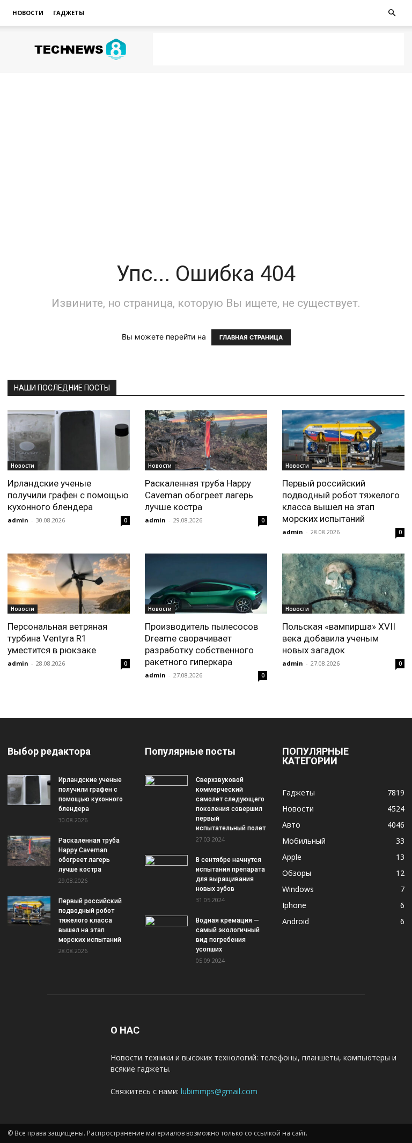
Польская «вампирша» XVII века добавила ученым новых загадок (338, 638)
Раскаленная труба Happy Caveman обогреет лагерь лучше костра (199, 495)
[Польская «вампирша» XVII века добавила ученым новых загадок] (343, 584)
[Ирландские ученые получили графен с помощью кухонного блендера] (69, 440)
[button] (391, 13)
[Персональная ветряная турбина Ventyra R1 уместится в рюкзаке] (69, 584)
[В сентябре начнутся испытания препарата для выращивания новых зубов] (166, 870)
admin (18, 520)
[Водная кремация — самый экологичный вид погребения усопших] (166, 931)
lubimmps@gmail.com (219, 1091)
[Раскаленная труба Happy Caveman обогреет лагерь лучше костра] (206, 440)
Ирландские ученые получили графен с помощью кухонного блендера (68, 495)
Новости (27, 13)
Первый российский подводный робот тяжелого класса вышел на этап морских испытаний (90, 920)
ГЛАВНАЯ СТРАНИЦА (251, 337)
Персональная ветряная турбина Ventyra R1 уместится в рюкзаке (57, 638)
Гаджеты (68, 13)
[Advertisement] (278, 49)
